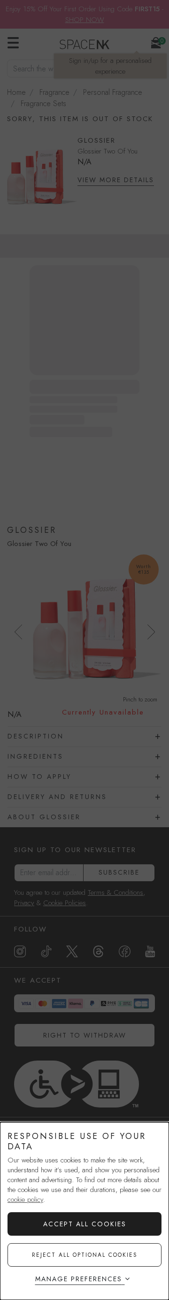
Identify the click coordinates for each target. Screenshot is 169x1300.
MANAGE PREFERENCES (78, 1279)
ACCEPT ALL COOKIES (84, 1224)
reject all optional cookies (85, 1255)
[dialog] (84, 1211)
